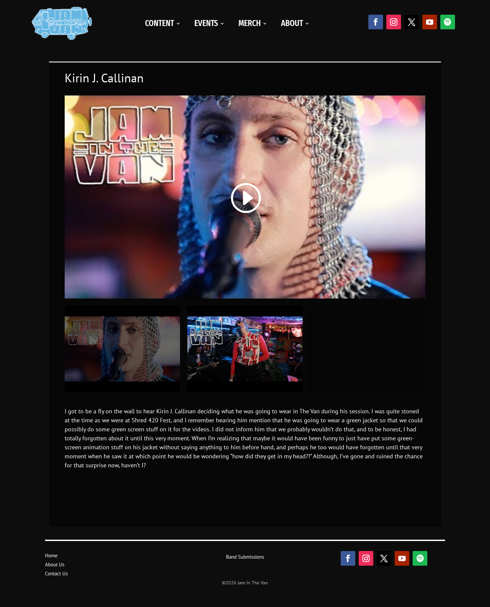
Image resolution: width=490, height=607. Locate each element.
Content (159, 23)
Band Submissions (245, 557)
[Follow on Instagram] (393, 22)
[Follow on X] (411, 22)
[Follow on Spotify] (447, 22)
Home (51, 555)
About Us (54, 564)
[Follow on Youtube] (429, 22)
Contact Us (56, 573)
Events (206, 23)
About (292, 23)
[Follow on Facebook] (375, 22)
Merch (249, 23)
